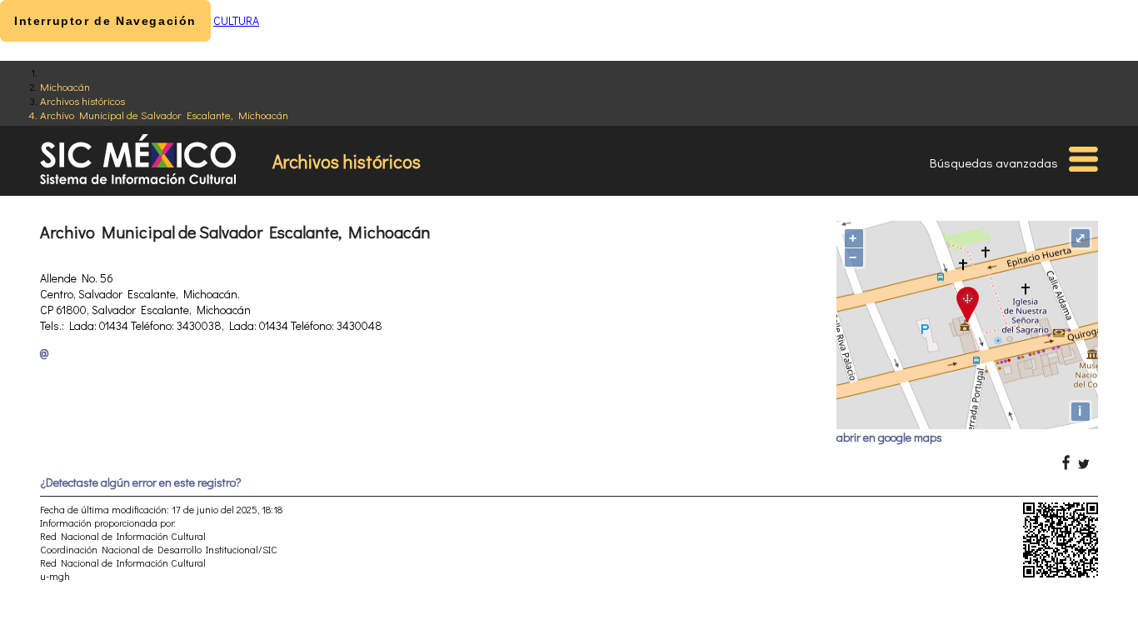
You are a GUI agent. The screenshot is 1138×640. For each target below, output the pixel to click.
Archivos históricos (82, 100)
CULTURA (236, 20)
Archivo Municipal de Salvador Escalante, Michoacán (164, 115)
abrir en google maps (889, 437)
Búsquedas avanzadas (994, 162)
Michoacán (65, 86)
